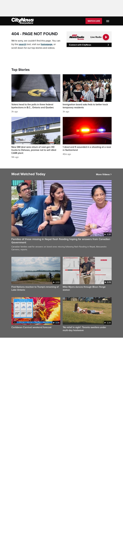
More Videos (103, 174)
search (22, 44)
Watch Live (94, 21)
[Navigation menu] (108, 20)
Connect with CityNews (80, 45)
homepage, (47, 44)
